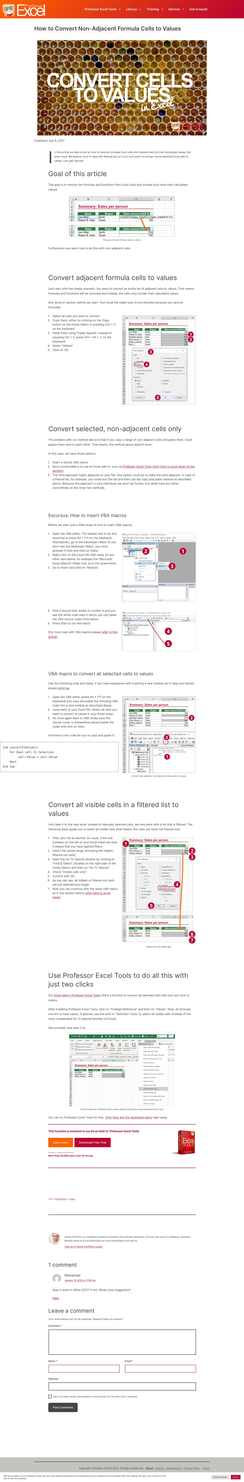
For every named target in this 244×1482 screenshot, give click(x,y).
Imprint (159, 1468)
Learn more (60, 1142)
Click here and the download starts (128, 1117)
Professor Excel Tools (101, 9)
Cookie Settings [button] (220, 1477)
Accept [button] (236, 1477)
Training (153, 9)
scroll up (63, 688)
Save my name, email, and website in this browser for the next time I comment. (95, 1396)
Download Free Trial (92, 1142)
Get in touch (198, 9)
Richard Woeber (60, 1199)
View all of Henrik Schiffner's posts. (84, 1246)
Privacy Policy (192, 1468)
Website (53, 1378)
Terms (206, 1468)
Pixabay (72, 1199)
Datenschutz (173, 1468)
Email (129, 1361)
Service (174, 9)
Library (131, 9)
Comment (55, 1325)
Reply (56, 1298)
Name (52, 1361)
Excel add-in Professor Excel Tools (77, 995)
